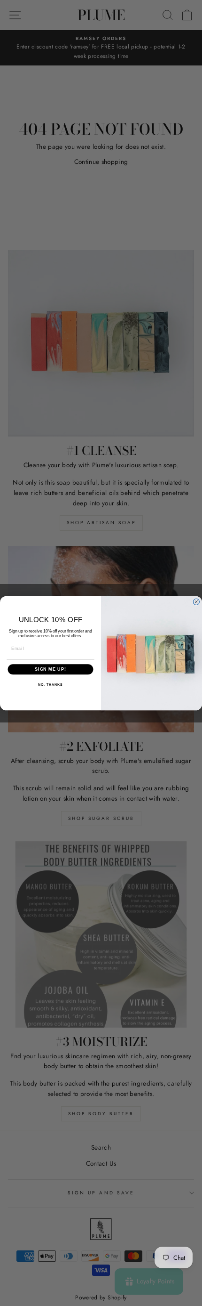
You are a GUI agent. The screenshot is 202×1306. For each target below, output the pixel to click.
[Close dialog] (196, 602)
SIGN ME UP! (50, 669)
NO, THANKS (50, 685)
